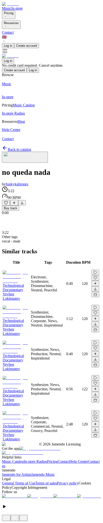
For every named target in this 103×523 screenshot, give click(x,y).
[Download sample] (22, 202)
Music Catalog (13, 461)
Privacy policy (68, 483)
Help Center (78, 461)
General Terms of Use (18, 483)
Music (6, 8)
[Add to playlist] (14, 203)
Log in (8, 45)
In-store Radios (35, 461)
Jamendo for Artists (16, 474)
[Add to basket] (95, 294)
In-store (17, 8)
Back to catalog (19, 149)
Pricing (8, 13)
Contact (8, 32)
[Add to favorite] (6, 203)
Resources (11, 23)
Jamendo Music (43, 474)
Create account (26, 45)
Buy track (10, 208)
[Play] (25, 157)
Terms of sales (46, 483)
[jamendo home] (10, 4)
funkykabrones (17, 184)
